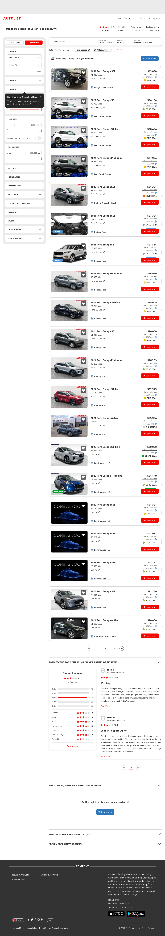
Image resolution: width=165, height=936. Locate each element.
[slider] (8, 109)
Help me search (149, 58)
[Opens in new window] (116, 914)
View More (105, 705)
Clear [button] (39, 71)
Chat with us (18, 879)
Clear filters (117, 49)
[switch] (37, 138)
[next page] (121, 648)
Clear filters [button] (15, 42)
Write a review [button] (105, 812)
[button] (24, 57)
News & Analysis (20, 874)
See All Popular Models (119, 903)
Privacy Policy (31, 927)
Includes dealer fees (149, 74)
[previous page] (89, 648)
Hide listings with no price (17, 138)
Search (127, 18)
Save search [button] (34, 42)
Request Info (149, 86)
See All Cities (114, 900)
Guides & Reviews (49, 874)
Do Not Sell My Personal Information (54, 927)
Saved (135, 18)
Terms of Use (18, 927)
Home (118, 18)
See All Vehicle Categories (120, 907)
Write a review (73, 746)
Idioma (18, 920)
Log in (50, 920)
